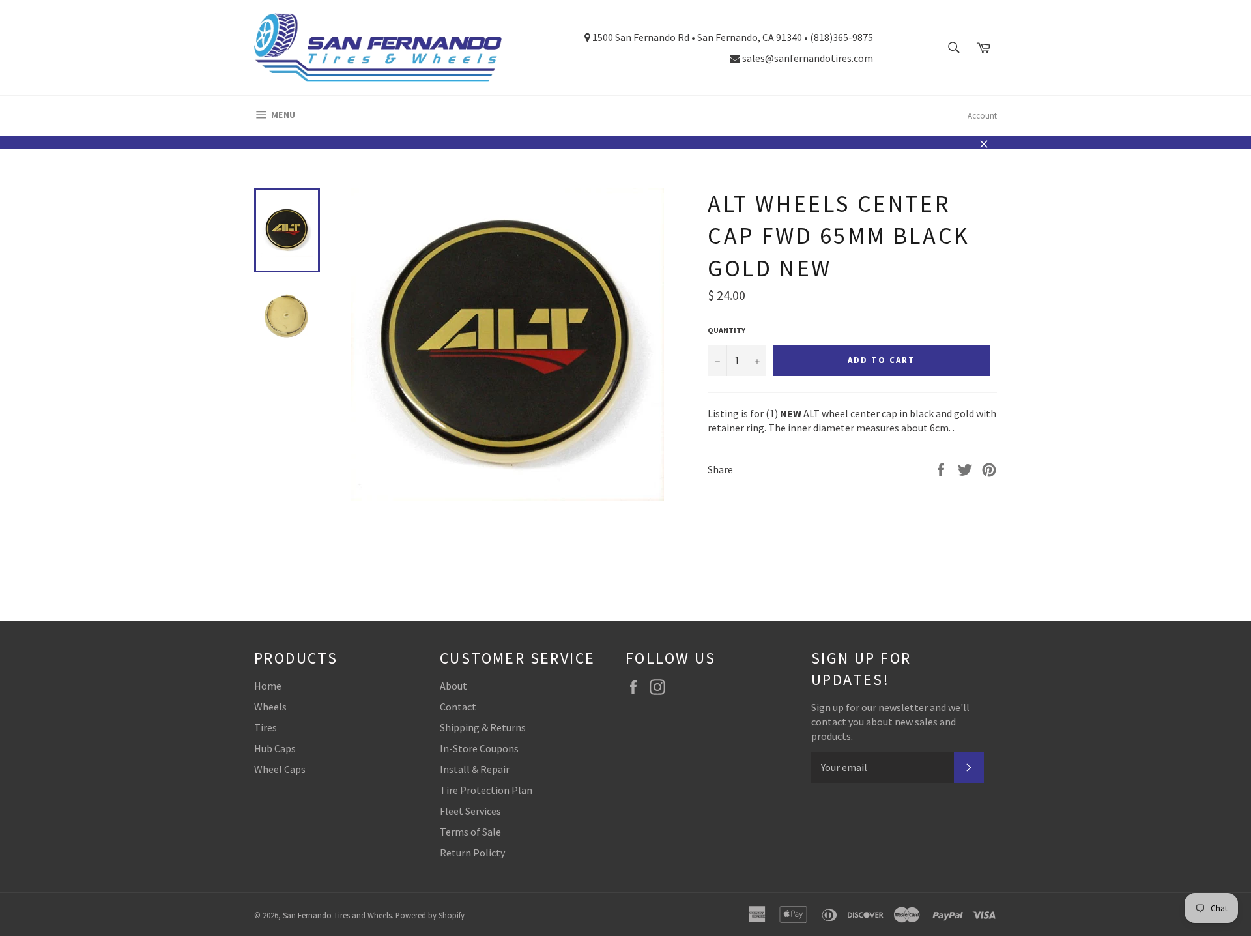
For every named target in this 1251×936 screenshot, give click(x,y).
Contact (458, 706)
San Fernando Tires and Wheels (337, 915)
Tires (265, 727)
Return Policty (472, 852)
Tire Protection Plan (486, 790)
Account (982, 115)
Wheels (270, 706)
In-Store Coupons (479, 748)
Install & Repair (475, 769)
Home (267, 685)
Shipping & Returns (483, 727)
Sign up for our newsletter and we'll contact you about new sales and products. (890, 721)
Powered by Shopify (430, 915)
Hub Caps (275, 748)
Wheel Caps (280, 769)
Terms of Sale (470, 831)
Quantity (726, 330)
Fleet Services (470, 810)
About (453, 685)
